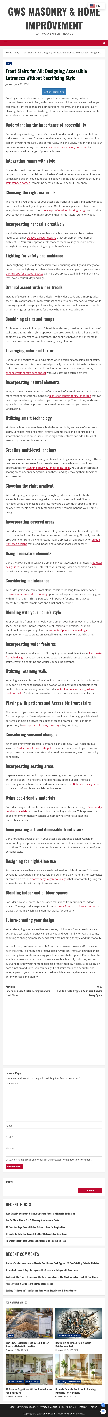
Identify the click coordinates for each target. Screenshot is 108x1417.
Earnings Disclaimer (27, 1406)
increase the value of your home (68, 147)
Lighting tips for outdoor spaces (24, 273)
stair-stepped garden (18, 183)
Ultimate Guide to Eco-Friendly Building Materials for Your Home (36, 1234)
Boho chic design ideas (87, 784)
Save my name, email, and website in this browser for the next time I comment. (50, 1159)
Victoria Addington (15, 1277)
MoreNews (63, 1413)
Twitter (93, 1406)
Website (10, 1148)
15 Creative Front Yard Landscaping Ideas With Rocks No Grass (36, 1240)
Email (9, 1137)
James (9, 84)
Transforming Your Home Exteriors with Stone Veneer (51, 1290)
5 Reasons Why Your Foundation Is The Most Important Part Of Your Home (62, 1277)
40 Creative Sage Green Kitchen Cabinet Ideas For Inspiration (35, 1227)
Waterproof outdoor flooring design (65, 210)
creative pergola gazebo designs (49, 879)
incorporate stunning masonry (41, 725)
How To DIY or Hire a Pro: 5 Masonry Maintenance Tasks (32, 1220)
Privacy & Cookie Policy (52, 1406)
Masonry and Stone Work (69, 1335)
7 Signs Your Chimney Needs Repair (36, 1283)
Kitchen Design (32, 1381)
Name (10, 1125)
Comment (12, 1083)
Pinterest (82, 1406)
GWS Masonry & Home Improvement (54, 18)
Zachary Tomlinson (15, 1263)
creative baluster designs (41, 237)
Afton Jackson (13, 1270)
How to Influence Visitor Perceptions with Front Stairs (28, 991)
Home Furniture (15, 1381)
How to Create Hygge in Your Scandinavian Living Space (79, 991)
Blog (9, 64)
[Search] (104, 43)
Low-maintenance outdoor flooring (26, 594)
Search (9, 1182)
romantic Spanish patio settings (68, 630)
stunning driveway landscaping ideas (48, 467)
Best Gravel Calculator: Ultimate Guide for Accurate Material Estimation (40, 1213)
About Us (71, 1406)
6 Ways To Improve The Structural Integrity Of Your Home (50, 1270)
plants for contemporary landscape (70, 395)
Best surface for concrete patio (35, 748)
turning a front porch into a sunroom (75, 906)
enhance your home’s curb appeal (26, 372)
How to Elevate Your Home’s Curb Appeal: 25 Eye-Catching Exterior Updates (63, 1263)
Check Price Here (54, 91)
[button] (6, 43)
